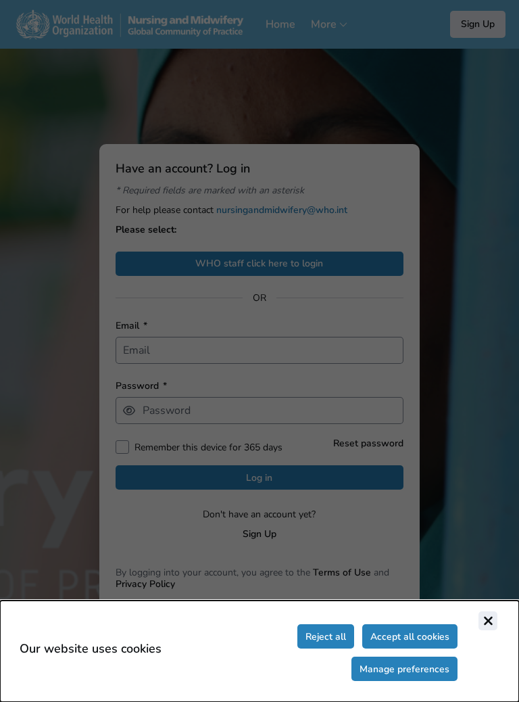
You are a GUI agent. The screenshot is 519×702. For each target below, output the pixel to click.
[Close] (487, 620)
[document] (259, 651)
